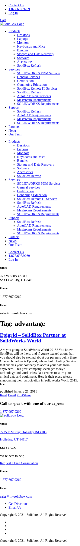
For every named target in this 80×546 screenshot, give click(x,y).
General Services (28, 77)
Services (14, 69)
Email (12, 395)
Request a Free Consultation (19, 463)
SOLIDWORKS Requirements (38, 104)
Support (14, 107)
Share (27, 395)
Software (23, 58)
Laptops (22, 39)
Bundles (22, 50)
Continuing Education (32, 84)
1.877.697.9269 (19, 9)
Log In (13, 13)
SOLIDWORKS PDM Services (38, 73)
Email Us (15, 507)
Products (14, 31)
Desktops (23, 35)
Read (3, 395)
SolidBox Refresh (29, 65)
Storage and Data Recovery (35, 54)
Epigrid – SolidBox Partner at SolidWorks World (33, 337)
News (12, 130)
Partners (14, 126)
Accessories (25, 61)
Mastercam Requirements (34, 100)
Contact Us (16, 5)
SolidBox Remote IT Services (37, 88)
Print (20, 395)
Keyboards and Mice (31, 46)
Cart (3, 20)
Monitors (23, 42)
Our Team (15, 134)
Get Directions (18, 503)
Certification (25, 81)
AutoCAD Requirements (34, 96)
